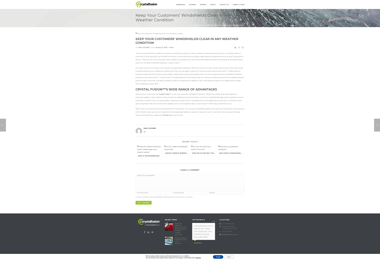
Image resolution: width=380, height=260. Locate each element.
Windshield (180, 4)
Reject (229, 257)
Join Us (213, 4)
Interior (203, 4)
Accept (218, 257)
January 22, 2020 (161, 47)
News (172, 47)
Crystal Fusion (164, 94)
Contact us (167, 115)
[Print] (235, 47)
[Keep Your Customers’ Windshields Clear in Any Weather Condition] (190, 33)
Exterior (192, 4)
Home (191, 25)
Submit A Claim (238, 4)
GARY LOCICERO (144, 47)
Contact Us (224, 4)
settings (198, 258)
